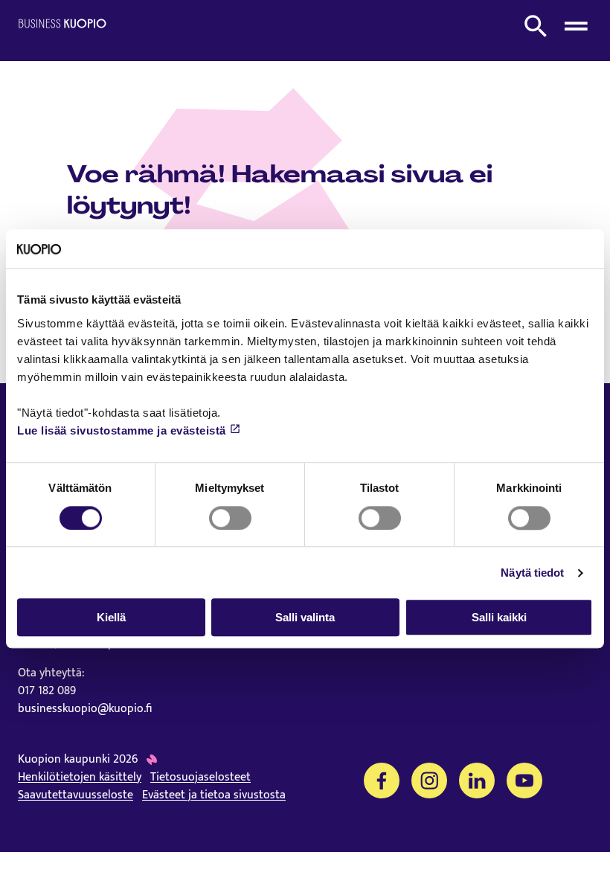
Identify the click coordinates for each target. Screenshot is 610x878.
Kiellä (111, 617)
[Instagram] (429, 780)
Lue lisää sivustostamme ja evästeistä (121, 430)
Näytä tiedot (532, 572)
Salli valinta (305, 617)
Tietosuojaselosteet (200, 777)
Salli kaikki (499, 617)
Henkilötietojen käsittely (79, 777)
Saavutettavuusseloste (75, 795)
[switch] (230, 518)
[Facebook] (381, 780)
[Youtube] (524, 780)
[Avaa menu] (575, 26)
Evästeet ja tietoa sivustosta (214, 795)
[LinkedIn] (477, 780)
